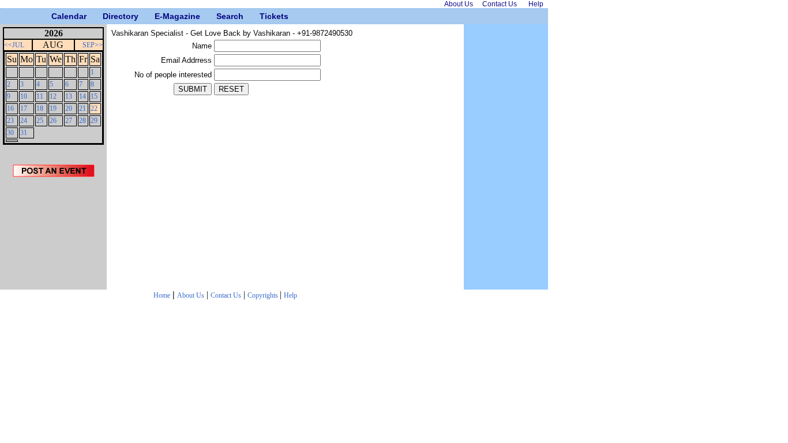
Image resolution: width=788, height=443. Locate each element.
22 (94, 108)
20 (68, 108)
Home (161, 295)
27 (68, 121)
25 (39, 121)
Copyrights (263, 295)
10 (23, 96)
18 (39, 108)
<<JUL (14, 45)
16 (10, 108)
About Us (190, 295)
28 (82, 121)
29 (94, 121)
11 (39, 96)
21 (82, 108)
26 (53, 121)
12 (53, 96)
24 (23, 121)
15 (94, 96)
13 (68, 96)
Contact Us (226, 295)
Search (220, 16)
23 (10, 121)
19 (53, 108)
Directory (107, 16)
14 (82, 96)
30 (10, 133)
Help (290, 295)
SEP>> (92, 45)
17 (23, 108)
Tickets (264, 16)
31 (23, 133)
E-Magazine (159, 16)
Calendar (55, 16)
